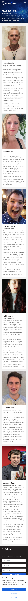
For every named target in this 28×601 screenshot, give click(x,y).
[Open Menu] (25, 3)
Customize (14, 593)
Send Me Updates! (14, 574)
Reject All (14, 597)
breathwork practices (9, 108)
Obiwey (8, 93)
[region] (14, 588)
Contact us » (16, 20)
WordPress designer (9, 72)
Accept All (14, 589)
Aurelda (21, 88)
